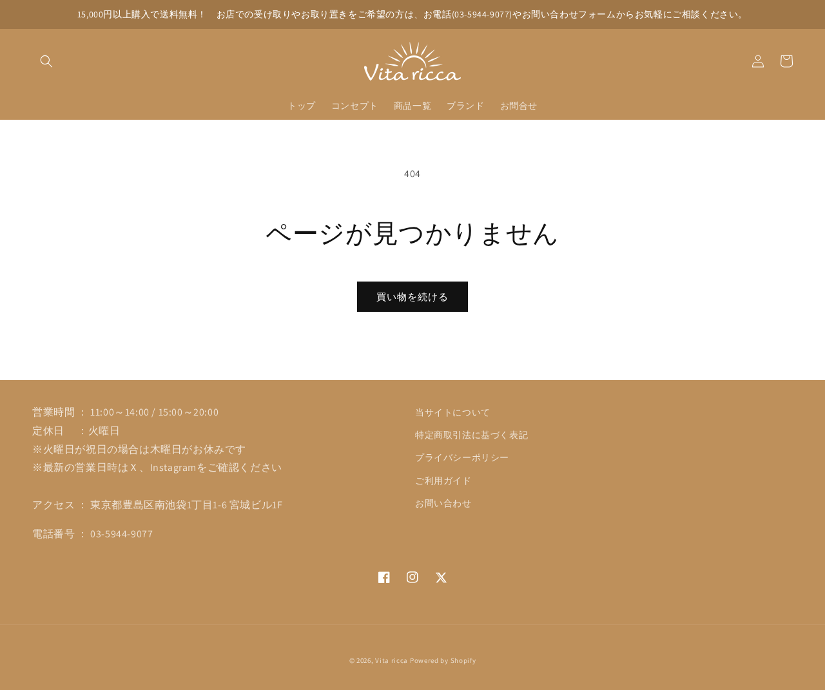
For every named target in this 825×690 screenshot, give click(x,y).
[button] (46, 61)
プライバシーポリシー (462, 457)
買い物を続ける (412, 297)
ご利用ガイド (443, 480)
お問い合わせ (443, 503)
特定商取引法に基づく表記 (471, 435)
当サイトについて (452, 412)
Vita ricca (391, 660)
